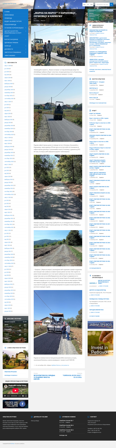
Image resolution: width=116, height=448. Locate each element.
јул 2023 (7, 167)
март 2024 (7, 143)
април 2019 (8, 305)
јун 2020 (7, 272)
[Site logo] (9, 3)
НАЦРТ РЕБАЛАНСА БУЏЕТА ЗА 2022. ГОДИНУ (99, 181)
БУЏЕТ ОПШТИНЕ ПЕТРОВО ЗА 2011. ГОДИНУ (99, 262)
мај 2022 (7, 206)
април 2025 (8, 113)
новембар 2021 (9, 221)
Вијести (43, 20)
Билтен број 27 (94, 93)
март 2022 (7, 212)
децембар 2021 (9, 218)
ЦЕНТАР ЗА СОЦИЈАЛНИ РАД (97, 290)
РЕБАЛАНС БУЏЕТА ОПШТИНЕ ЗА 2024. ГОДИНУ (100, 136)
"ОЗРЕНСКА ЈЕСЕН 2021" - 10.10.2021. (72, 376)
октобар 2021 (8, 224)
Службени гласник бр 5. (66, 430)
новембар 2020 (9, 257)
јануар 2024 (8, 149)
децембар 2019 (9, 290)
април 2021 (8, 242)
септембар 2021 (9, 227)
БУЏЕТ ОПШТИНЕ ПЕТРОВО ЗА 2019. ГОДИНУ (99, 212)
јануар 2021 (8, 251)
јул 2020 (7, 269)
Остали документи (95, 268)
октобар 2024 (8, 131)
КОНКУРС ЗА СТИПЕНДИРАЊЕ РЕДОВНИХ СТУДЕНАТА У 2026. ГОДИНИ (98, 53)
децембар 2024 (9, 125)
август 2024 (8, 137)
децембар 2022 (9, 185)
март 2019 (7, 308)
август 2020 (8, 266)
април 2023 (8, 176)
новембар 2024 (9, 128)
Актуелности (65, 365)
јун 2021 (7, 236)
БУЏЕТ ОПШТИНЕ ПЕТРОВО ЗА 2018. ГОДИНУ (99, 218)
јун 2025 (7, 107)
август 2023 (8, 164)
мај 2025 (7, 110)
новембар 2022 (9, 188)
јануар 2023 (8, 182)
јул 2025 (7, 104)
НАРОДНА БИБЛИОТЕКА (96, 310)
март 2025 (7, 116)
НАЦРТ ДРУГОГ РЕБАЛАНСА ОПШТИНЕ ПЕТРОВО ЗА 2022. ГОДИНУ (97, 174)
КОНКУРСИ (100, 56)
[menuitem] (15, 11)
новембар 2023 (9, 155)
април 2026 (8, 77)
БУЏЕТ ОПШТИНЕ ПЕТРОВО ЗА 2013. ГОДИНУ (99, 249)
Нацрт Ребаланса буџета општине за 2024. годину (100, 148)
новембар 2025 (9, 92)
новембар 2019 (9, 293)
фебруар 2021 (9, 248)
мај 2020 (7, 275)
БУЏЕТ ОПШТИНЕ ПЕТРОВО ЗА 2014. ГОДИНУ (99, 243)
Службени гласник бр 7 (66, 420)
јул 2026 (7, 68)
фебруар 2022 (9, 215)
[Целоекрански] (26, 396)
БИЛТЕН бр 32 (93, 88)
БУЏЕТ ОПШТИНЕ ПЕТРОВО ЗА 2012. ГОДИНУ (99, 255)
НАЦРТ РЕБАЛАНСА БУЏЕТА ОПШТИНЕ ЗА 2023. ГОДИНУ (97, 161)
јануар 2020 (8, 287)
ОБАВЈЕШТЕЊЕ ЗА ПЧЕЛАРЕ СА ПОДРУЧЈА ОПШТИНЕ (98, 30)
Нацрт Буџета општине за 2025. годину (99, 142)
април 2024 (8, 140)
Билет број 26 (93, 97)
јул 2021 (7, 233)
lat (88, 4)
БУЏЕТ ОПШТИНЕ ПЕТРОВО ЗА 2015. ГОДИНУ (99, 237)
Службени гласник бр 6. (66, 425)
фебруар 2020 (9, 284)
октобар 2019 (8, 296)
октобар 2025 (8, 95)
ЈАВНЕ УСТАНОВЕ (103, 286)
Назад (36, 373)
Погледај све (63, 435)
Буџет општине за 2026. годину (98, 118)
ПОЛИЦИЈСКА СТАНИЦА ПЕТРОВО (99, 299)
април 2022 (8, 209)
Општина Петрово (11, 372)
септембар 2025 (9, 98)
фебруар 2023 (9, 179)
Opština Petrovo (56, 365)
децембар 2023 (9, 152)
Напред (79, 373)
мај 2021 (7, 239)
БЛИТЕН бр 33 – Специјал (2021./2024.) (96, 82)
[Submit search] (111, 4)
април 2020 (8, 278)
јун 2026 (7, 71)
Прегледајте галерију (11, 375)
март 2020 (7, 281)
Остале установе (94, 316)
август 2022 (8, 197)
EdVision (13, 443)
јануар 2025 (8, 122)
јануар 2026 (8, 86)
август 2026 (8, 65)
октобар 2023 (8, 158)
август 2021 (8, 230)
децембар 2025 (9, 89)
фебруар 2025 (9, 119)
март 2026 (7, 80)
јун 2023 (7, 170)
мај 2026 (7, 74)
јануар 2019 (8, 311)
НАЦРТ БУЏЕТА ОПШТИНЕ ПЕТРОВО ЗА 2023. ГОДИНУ (99, 167)
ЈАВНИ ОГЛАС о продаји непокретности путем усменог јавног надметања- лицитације (99, 61)
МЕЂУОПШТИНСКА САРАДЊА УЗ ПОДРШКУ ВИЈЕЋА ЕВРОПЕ (44, 377)
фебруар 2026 (9, 83)
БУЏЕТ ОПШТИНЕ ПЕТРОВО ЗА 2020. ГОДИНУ (99, 206)
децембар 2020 (9, 254)
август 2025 (8, 101)
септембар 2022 (9, 194)
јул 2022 (7, 200)
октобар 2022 (8, 191)
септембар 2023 (9, 161)
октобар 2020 (8, 260)
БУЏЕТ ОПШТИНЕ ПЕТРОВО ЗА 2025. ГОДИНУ (99, 129)
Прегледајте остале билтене (97, 103)
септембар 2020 (9, 263)
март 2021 (7, 245)
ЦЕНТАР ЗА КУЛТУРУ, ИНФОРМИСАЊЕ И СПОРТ (104, 282)
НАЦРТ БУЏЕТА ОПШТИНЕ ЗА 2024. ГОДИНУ (99, 154)
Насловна (36, 20)
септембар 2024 (9, 134)
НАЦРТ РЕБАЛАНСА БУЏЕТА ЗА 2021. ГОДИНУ (99, 193)
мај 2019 (7, 302)
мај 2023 (7, 173)
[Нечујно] (23, 396)
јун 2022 (7, 203)
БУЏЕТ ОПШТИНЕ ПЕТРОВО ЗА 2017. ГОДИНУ (99, 224)
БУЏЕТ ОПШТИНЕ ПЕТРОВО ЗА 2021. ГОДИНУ (99, 199)
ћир (84, 4)
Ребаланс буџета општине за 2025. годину (100, 123)
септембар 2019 (9, 299)
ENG (91, 4)
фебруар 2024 (9, 146)
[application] (15, 390)
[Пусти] (5, 396)
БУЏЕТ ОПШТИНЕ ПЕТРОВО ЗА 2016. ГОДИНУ (99, 231)
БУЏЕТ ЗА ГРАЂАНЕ (95, 113)
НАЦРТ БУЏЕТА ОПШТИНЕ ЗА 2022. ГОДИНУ (99, 187)
